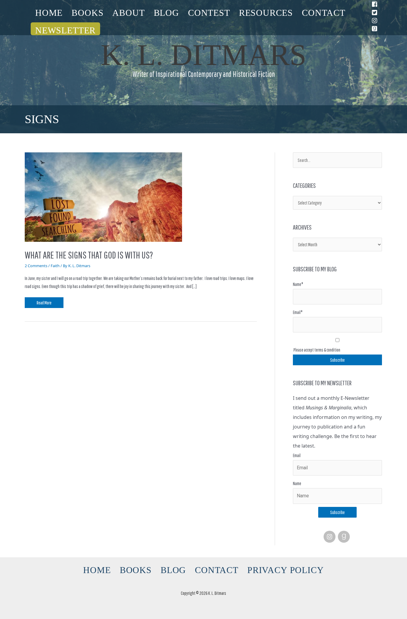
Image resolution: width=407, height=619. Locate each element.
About (128, 13)
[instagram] (375, 21)
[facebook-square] (375, 4)
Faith (55, 265)
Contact (323, 13)
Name (297, 483)
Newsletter (65, 30)
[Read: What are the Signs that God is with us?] (103, 196)
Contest (209, 13)
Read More (44, 301)
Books (87, 13)
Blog (166, 13)
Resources (266, 13)
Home (49, 13)
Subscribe (337, 512)
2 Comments (36, 265)
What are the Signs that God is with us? (89, 255)
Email (297, 455)
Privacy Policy (285, 570)
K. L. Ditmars (203, 55)
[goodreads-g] (345, 537)
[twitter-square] (375, 13)
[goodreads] (375, 29)
